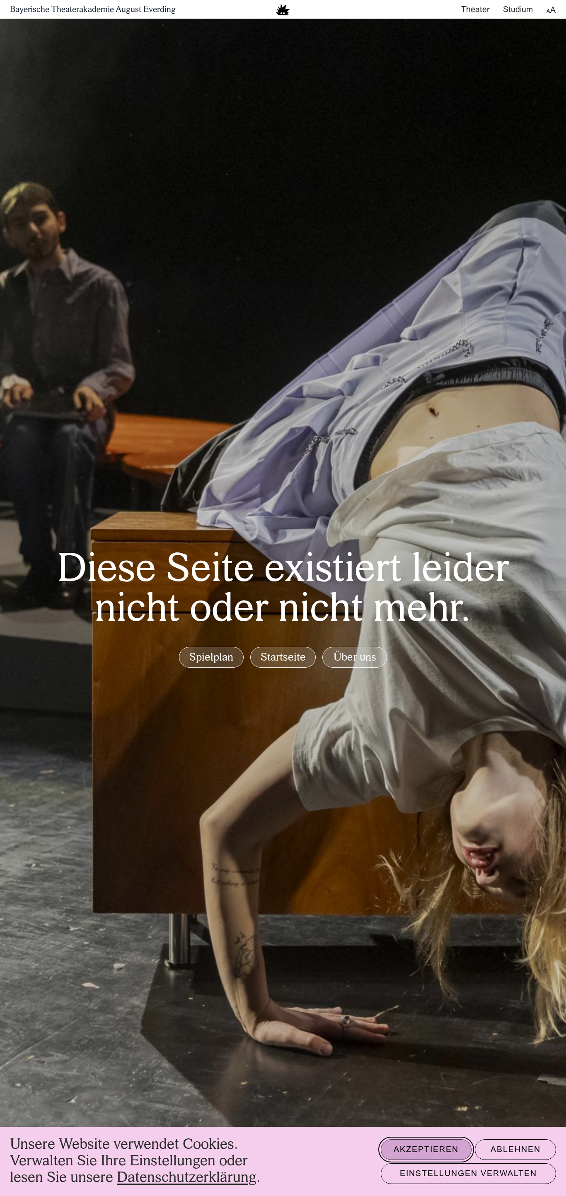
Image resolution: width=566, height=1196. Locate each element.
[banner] (283, 9)
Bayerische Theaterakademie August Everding (93, 10)
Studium (518, 10)
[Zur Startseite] (283, 9)
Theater (475, 10)
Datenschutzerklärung (186, 1178)
